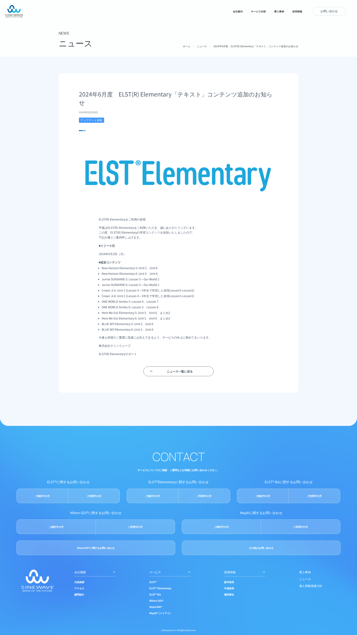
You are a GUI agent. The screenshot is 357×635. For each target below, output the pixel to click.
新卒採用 (229, 582)
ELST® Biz (155, 594)
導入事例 (305, 572)
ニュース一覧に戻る (180, 371)
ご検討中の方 (42, 496)
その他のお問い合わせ (261, 547)
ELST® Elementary (160, 588)
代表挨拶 (79, 582)
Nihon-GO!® (156, 600)
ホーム (186, 46)
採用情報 (230, 572)
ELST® (153, 582)
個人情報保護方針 (310, 586)
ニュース (202, 46)
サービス (155, 572)
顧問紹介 (79, 594)
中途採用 (229, 588)
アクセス (79, 588)
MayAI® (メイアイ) (160, 613)
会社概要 (80, 572)
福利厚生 (229, 594)
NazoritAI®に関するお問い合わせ (96, 547)
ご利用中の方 (94, 496)
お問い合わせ (329, 11)
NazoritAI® (155, 606)
